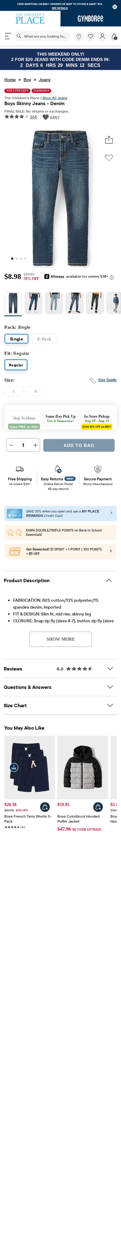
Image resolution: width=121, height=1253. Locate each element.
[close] (115, 7)
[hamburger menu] (8, 36)
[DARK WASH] (33, 305)
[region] (60, 5)
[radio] (13, 304)
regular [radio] (16, 366)
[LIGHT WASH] (54, 305)
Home (10, 80)
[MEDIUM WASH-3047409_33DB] (74, 305)
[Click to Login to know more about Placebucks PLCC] (111, 553)
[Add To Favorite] (109, 158)
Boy (27, 80)
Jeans (44, 80)
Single (16, 340)
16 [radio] (36, 392)
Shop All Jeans (55, 98)
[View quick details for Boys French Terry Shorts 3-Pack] (45, 808)
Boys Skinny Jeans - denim (34, 104)
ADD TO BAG (79, 446)
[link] (79, 36)
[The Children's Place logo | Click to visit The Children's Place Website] (30, 18)
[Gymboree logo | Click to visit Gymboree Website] (90, 18)
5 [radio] (13, 392)
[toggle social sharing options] (109, 140)
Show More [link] (60, 640)
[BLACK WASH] (95, 305)
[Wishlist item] (91, 40)
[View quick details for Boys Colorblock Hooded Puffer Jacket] (98, 808)
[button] (91, 36)
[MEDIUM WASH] (13, 305)
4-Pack (44, 340)
